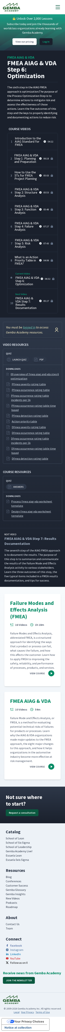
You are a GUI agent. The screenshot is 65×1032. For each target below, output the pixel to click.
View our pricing (25, 41)
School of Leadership (19, 847)
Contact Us (13, 924)
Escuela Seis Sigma (17, 860)
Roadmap (12, 907)
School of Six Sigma (18, 842)
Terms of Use (43, 1012)
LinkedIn (15, 954)
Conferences (13, 881)
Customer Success (17, 885)
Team (9, 928)
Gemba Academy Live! (19, 851)
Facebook (16, 945)
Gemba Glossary (16, 890)
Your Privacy (27, 1012)
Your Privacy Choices (29, 1021)
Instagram (16, 950)
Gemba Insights (15, 894)
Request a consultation (22, 812)
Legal (17, 1012)
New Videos (13, 898)
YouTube (15, 958)
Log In (46, 41)
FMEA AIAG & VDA (20, 57)
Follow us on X (19, 962)
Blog (9, 877)
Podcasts (11, 902)
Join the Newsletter (19, 980)
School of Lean (15, 838)
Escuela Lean (14, 855)
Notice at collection (18, 1027)
